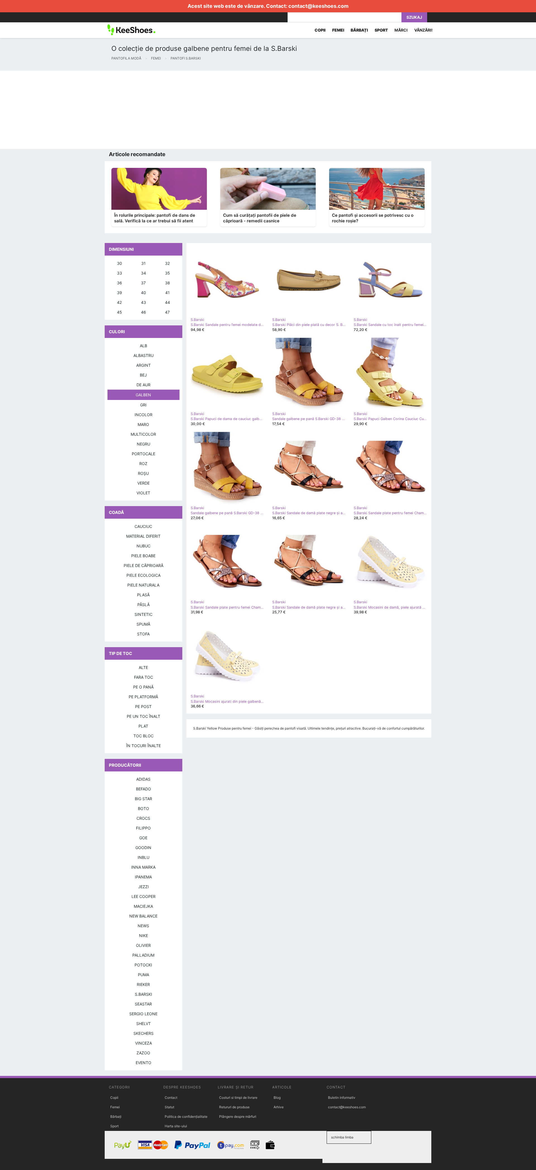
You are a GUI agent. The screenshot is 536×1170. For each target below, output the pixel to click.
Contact (171, 1097)
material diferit (143, 536)
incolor (143, 414)
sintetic (143, 614)
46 (143, 312)
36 (119, 282)
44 (167, 302)
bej (143, 375)
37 (143, 282)
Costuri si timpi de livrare (238, 1097)
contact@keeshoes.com (318, 6)
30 (119, 263)
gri (143, 404)
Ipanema (143, 876)
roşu (143, 473)
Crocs (143, 818)
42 (119, 302)
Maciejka (143, 906)
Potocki (143, 964)
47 (167, 312)
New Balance (143, 916)
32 (167, 263)
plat (143, 726)
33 (119, 273)
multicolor (143, 434)
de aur (143, 384)
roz (143, 463)
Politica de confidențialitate (186, 1116)
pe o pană (143, 687)
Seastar (143, 1004)
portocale (143, 453)
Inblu (143, 857)
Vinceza (143, 1043)
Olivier (143, 945)
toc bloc (143, 735)
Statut (169, 1107)
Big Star (143, 798)
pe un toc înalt (143, 716)
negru (143, 444)
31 (143, 263)
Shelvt (143, 1023)
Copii (114, 1097)
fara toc (143, 677)
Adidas (143, 779)
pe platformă (143, 696)
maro (143, 424)
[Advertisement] (167, 110)
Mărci (401, 30)
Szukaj (414, 17)
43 (143, 302)
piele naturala (143, 585)
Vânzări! (423, 30)
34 (143, 273)
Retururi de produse (234, 1107)
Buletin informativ (341, 1097)
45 (119, 312)
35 (167, 273)
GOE (143, 837)
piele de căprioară (143, 565)
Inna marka (143, 867)
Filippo (143, 828)
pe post (143, 706)
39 (119, 292)
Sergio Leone (143, 1013)
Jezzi (143, 886)
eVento (143, 1062)
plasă (143, 594)
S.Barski (143, 994)
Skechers (143, 1033)
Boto (143, 808)
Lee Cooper (143, 896)
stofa (143, 634)
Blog (277, 1097)
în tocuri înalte (143, 745)
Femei (115, 1107)
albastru (143, 355)
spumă (143, 624)
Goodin (143, 847)
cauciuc (143, 526)
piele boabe (143, 555)
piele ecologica (143, 575)
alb (143, 345)
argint (143, 365)
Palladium (143, 955)
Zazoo (143, 1052)
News (143, 925)
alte (143, 667)
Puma (143, 974)
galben (143, 394)
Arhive (279, 1107)
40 (143, 292)
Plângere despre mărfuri (237, 1116)
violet (143, 492)
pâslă (143, 604)
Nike (143, 935)
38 (167, 282)
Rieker (143, 984)
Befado (143, 789)
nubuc (143, 546)
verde (143, 483)
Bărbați (115, 1116)
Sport (114, 1126)
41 (167, 292)
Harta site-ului (176, 1126)
